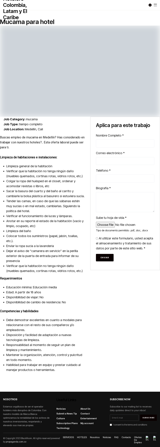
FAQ (116, 437)
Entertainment (88, 418)
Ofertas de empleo (138, 440)
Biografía (103, 188)
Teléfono (103, 170)
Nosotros (95, 437)
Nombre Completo (110, 135)
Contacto (126, 437)
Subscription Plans (67, 423)
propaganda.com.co (16, 441)
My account (87, 423)
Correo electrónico (110, 153)
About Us (85, 408)
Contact (85, 413)
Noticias (61, 408)
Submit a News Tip (66, 413)
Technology (63, 428)
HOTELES (82, 437)
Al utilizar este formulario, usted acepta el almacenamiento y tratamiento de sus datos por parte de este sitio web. (124, 243)
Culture (60, 418)
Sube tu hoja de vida (111, 218)
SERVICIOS (68, 437)
